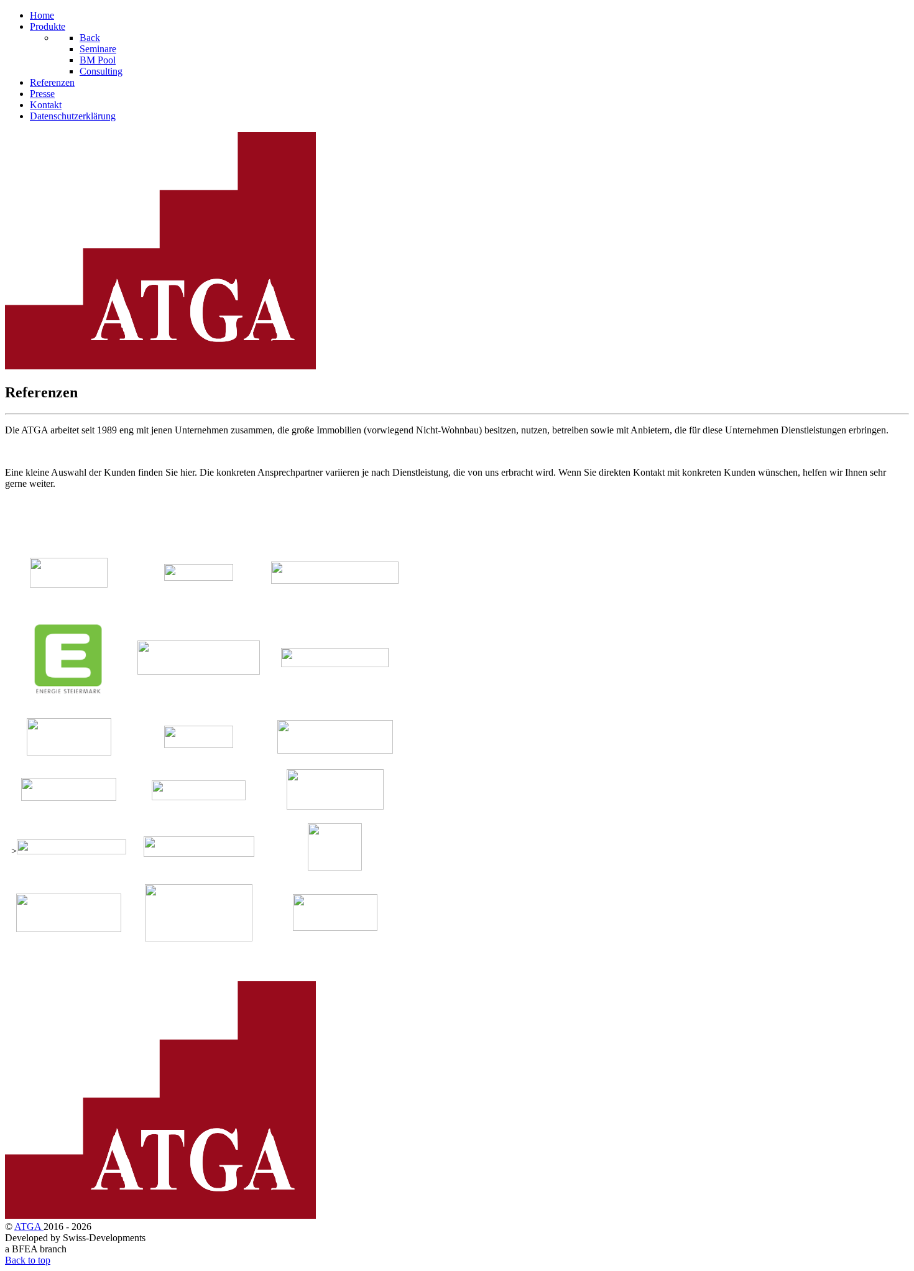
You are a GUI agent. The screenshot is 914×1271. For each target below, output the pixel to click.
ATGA (29, 1226)
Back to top (27, 1260)
